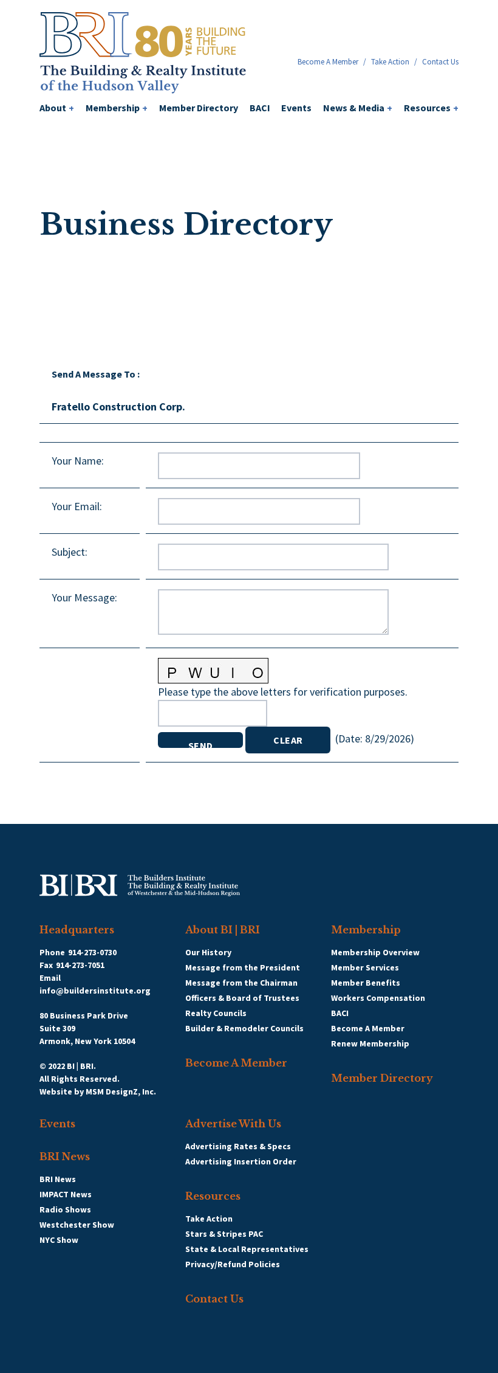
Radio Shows (65, 1209)
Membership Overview (375, 952)
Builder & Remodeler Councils (244, 1028)
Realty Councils (216, 1013)
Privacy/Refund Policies (232, 1264)
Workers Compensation (378, 997)
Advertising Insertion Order (240, 1161)
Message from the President (242, 967)
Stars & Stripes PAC (224, 1233)
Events (296, 108)
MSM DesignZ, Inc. (121, 1091)
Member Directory (198, 108)
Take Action (390, 62)
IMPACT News (65, 1194)
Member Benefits (365, 982)
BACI (260, 108)
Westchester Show (76, 1224)
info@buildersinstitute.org (95, 990)
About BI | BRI (222, 930)
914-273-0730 (92, 952)
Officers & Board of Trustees (242, 997)
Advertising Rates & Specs (238, 1146)
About (56, 108)
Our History (208, 952)
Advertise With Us (233, 1124)
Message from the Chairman (241, 982)
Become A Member (328, 62)
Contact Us (440, 62)
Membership (117, 108)
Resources (431, 108)
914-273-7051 (80, 965)
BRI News (64, 1156)
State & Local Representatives (247, 1248)
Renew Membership (370, 1043)
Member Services (365, 967)
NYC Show (58, 1239)
